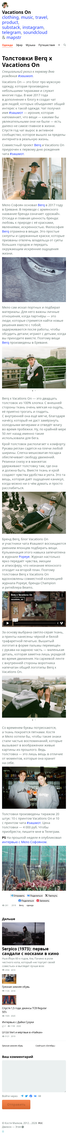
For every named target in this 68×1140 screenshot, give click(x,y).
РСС (40, 1123)
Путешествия (46, 45)
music (27, 17)
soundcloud (35, 32)
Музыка (30, 45)
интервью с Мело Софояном (24, 842)
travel (41, 17)
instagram (32, 27)
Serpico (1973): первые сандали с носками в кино (30, 951)
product (10, 22)
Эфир (19, 45)
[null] (17, 895)
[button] (63, 367)
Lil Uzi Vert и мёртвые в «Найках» (22, 1032)
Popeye (24, 557)
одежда (30, 905)
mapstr (13, 37)
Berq (37, 145)
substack (11, 27)
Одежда (7, 45)
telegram (11, 32)
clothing (10, 17)
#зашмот (25, 76)
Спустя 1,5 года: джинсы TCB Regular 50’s (24, 1010)
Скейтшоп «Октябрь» (45, 1045)
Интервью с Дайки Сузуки (18, 1022)
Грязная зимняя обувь (16, 987)
